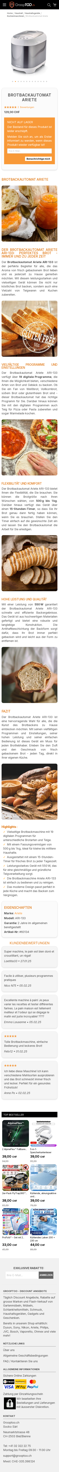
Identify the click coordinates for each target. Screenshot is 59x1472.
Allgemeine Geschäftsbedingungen (25, 1355)
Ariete (18, 913)
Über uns (9, 1350)
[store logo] (22, 5)
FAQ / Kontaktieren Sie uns (20, 1361)
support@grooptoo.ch (17, 1455)
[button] (12, 81)
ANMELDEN (46, 1275)
